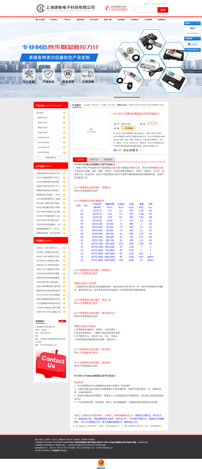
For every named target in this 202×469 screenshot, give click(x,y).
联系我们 (161, 19)
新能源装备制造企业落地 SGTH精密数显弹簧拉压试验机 (49, 190)
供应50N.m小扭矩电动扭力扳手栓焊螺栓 (49, 265)
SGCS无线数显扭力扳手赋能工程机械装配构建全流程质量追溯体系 (49, 182)
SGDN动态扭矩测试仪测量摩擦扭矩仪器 (49, 273)
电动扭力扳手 (43, 123)
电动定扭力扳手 (43, 137)
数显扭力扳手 (43, 118)
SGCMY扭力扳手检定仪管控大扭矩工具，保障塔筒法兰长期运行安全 (49, 220)
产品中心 (67, 19)
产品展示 (103, 105)
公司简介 (54, 19)
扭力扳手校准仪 (43, 152)
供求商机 (121, 19)
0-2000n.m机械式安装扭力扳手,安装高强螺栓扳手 (49, 252)
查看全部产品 (51, 158)
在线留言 (164, 4)
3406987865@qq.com (48, 345)
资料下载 (108, 19)
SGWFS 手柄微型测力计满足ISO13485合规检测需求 (49, 216)
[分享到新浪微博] (127, 150)
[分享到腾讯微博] (130, 150)
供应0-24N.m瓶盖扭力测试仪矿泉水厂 (49, 269)
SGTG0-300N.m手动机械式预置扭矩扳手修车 (49, 295)
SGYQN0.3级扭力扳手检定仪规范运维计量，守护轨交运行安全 (49, 203)
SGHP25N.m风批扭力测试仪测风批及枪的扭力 (49, 261)
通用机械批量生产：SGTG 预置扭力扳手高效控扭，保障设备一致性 (49, 229)
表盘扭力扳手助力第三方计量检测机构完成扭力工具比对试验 (49, 186)
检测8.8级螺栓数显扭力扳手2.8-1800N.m (49, 299)
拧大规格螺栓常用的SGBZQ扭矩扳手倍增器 (49, 303)
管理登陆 (63, 451)
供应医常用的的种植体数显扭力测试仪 (49, 278)
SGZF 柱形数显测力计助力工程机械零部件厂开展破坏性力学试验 (49, 177)
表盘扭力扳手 (43, 132)
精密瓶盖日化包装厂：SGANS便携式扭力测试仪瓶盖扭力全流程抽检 (49, 194)
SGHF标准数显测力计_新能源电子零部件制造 (49, 199)
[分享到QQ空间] (124, 150)
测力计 (146, 4)
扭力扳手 (154, 4)
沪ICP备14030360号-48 (44, 451)
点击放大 (92, 132)
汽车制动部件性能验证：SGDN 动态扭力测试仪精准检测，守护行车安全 (49, 224)
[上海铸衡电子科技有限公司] (82, 8)
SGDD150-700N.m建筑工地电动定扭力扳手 (49, 312)
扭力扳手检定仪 (43, 142)
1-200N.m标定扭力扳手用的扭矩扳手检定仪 (49, 307)
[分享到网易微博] (136, 150)
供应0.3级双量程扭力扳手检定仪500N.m (49, 286)
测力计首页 (40, 19)
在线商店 (135, 19)
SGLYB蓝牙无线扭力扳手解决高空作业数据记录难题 (49, 212)
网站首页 (95, 105)
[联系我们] (62, 321)
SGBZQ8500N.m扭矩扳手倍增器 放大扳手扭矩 (49, 282)
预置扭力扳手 (43, 128)
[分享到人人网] (133, 150)
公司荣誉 (148, 19)
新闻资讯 (81, 19)
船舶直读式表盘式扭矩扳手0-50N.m (49, 290)
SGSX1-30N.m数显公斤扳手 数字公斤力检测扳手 (49, 256)
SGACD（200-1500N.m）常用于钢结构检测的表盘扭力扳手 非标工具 (49, 248)
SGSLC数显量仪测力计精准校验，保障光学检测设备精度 (49, 207)
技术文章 (94, 19)
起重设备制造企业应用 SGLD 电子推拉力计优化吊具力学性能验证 (49, 173)
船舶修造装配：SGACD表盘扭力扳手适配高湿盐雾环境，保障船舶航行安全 (49, 233)
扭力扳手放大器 (43, 147)
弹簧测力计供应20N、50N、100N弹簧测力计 (145, 426)
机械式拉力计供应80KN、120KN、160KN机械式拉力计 (99, 426)
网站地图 (102, 445)
